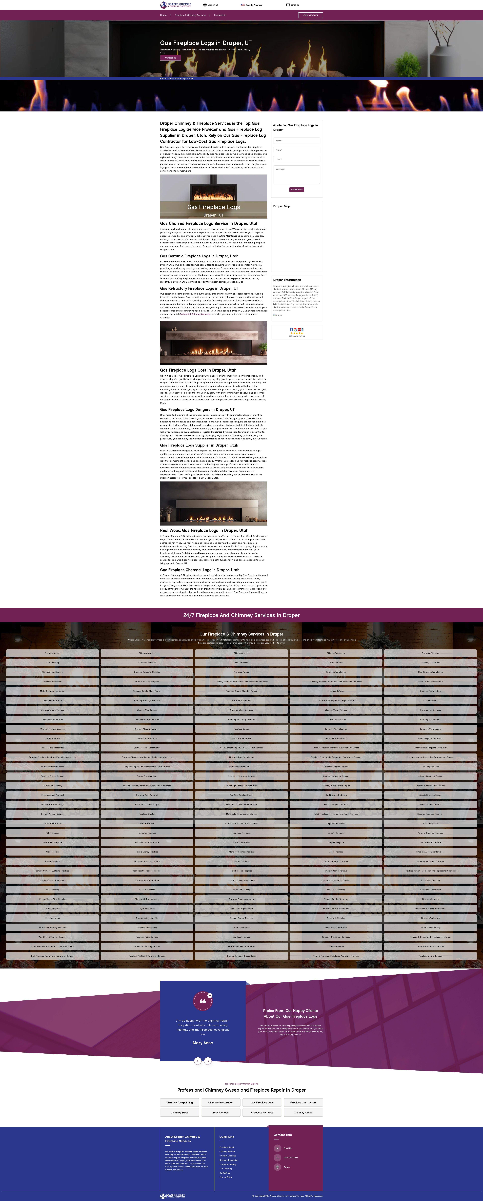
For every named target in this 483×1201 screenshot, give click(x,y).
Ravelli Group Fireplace (241, 871)
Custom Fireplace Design (147, 804)
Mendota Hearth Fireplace (241, 852)
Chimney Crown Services (52, 710)
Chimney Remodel (336, 946)
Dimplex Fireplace (336, 842)
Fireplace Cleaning (430, 653)
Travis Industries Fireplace (336, 861)
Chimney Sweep (52, 653)
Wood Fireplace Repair (146, 738)
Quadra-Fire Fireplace (430, 842)
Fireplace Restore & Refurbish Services (147, 956)
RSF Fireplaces (52, 833)
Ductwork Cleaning (336, 918)
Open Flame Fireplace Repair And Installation (52, 946)
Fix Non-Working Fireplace (147, 681)
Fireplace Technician (430, 918)
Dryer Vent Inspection (430, 889)
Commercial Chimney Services (241, 776)
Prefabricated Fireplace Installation (430, 748)
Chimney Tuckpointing (430, 691)
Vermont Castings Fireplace (430, 833)
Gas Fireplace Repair (241, 738)
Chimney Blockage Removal (147, 700)
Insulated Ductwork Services (430, 946)
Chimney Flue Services (430, 710)
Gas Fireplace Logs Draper (180, 78)
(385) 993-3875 (311, 15)
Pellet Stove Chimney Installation (241, 804)
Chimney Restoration (52, 700)
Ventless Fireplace (241, 937)
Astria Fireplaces (430, 823)
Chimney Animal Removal (336, 871)
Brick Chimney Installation (430, 681)
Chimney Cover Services (336, 710)
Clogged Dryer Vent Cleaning (52, 899)
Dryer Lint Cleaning (241, 889)
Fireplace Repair (241, 672)
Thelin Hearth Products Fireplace (147, 871)
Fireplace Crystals (147, 814)
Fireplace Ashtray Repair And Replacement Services (430, 757)
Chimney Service (241, 653)
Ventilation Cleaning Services (147, 946)
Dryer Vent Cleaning (430, 880)
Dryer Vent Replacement (241, 908)
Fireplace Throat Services (52, 776)
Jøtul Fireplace (52, 852)
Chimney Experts (53, 908)
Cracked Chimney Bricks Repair (430, 785)
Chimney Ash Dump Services (241, 719)
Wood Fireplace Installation (430, 738)
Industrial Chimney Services (430, 776)
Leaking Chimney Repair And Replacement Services (147, 785)
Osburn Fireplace (241, 842)
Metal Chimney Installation (52, 691)
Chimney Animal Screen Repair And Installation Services (336, 681)
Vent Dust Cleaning (336, 889)
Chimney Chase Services (241, 710)
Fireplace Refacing (336, 691)
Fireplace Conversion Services (336, 937)
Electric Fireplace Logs (147, 776)
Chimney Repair (336, 662)
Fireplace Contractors (430, 729)
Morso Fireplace (241, 861)
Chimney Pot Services (336, 719)
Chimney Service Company (336, 899)
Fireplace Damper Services (336, 766)
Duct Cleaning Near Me (147, 918)
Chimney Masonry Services (146, 729)
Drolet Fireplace (52, 861)
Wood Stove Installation (336, 927)
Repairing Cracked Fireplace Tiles (241, 785)
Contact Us (220, 15)
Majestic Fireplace (336, 833)
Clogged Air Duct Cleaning (147, 899)
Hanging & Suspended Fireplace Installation (430, 937)
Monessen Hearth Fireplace (147, 861)
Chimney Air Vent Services (53, 814)
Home (163, 15)
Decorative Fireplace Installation (430, 908)
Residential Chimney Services (336, 776)
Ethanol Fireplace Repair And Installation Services (336, 748)
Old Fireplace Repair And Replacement (336, 700)
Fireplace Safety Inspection (336, 908)
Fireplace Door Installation (241, 757)
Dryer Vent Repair (147, 908)
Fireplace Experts (430, 899)
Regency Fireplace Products (430, 814)
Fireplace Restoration (53, 681)
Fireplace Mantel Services (430, 956)
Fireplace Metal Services (52, 766)
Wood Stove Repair (241, 927)
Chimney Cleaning (147, 653)
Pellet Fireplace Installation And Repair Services (336, 814)
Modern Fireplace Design (52, 804)
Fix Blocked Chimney (52, 785)
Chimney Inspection (336, 653)
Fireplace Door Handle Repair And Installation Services (336, 757)
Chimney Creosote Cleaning (147, 672)
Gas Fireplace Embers (430, 804)
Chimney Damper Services (147, 719)
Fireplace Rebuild (53, 738)
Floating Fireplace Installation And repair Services (336, 956)
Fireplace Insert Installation (52, 880)
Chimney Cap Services (147, 710)
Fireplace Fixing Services (147, 937)
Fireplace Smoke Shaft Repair (147, 691)
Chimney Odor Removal (147, 795)
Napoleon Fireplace (241, 833)
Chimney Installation (430, 662)
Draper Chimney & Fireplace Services (286, 1196)
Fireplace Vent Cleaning (336, 729)
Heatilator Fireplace (147, 833)
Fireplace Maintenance (146, 927)
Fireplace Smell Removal (52, 795)
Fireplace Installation (336, 672)
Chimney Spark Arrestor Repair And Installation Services (241, 681)
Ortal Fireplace (336, 852)
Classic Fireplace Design (430, 795)
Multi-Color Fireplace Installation (241, 814)
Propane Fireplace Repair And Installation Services (52, 757)
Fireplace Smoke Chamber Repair (241, 691)
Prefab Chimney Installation (241, 880)
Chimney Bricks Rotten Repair (336, 785)
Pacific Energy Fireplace (147, 852)
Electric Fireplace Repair (336, 738)
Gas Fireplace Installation (52, 748)
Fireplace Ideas (52, 918)
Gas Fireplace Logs (430, 766)
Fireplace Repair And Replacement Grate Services (147, 766)
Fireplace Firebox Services (241, 766)
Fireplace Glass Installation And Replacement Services (147, 757)
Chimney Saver (430, 700)
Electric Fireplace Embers (336, 804)
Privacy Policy (225, 1177)
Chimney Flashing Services (52, 729)
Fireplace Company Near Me (52, 927)
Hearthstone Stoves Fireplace (430, 861)
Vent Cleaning (52, 889)
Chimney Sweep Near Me (241, 918)
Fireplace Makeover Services (241, 946)
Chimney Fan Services (430, 719)
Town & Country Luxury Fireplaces (241, 823)
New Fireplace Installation (430, 672)
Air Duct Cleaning (147, 889)
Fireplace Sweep (241, 729)
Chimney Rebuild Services (147, 880)
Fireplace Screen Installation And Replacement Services (430, 871)
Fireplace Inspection (241, 700)
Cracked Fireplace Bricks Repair (241, 956)
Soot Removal (241, 662)
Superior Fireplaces (53, 823)
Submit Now (297, 189)
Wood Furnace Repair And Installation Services (241, 748)
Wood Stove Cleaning (430, 927)
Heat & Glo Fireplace (52, 842)
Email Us (295, 5)
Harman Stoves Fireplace (147, 842)
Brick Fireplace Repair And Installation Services (52, 956)
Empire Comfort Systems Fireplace (52, 871)
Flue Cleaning (52, 662)
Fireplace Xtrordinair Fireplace (430, 852)
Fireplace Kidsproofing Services (336, 880)
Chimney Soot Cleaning (52, 672)
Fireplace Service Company (241, 899)
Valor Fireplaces (147, 823)
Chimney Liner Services (52, 719)
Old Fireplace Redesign (336, 795)
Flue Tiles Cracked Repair (241, 795)
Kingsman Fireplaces (336, 823)
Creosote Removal (147, 662)
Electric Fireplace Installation (147, 748)
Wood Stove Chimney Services (52, 937)
